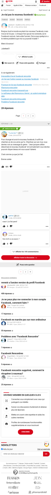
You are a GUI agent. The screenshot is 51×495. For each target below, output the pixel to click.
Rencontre (20, 19)
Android (12, 19)
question (47, 1)
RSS (10, 468)
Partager (42, 63)
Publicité (36, 463)
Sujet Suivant (43, 10)
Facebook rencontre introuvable (13, 99)
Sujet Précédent (8, 10)
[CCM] (9, 1)
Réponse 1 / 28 (6, 124)
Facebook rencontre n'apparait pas (14, 90)
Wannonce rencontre (9, 88)
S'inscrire (25, 432)
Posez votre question (26, 63)
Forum (8, 5)
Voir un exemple (43, 449)
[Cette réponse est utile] (2, 166)
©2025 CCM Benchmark (40, 468)
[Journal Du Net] (38, 478)
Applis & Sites (17, 5)
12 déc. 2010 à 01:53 (14, 135)
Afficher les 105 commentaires (27, 252)
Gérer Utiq (44, 465)
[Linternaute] (13, 483)
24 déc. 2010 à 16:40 (14, 235)
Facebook (42, 5)
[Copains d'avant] (13, 487)
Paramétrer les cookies (33, 465)
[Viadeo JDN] (38, 487)
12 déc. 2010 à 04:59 (14, 218)
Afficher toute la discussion (24, 258)
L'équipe (21, 463)
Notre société (29, 463)
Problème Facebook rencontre (13, 102)
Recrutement (7, 465)
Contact (42, 463)
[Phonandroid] (38, 492)
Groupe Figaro (28, 468)
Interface (27, 19)
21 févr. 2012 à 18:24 (20, 27)
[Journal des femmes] (13, 478)
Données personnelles (19, 465)
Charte (5, 468)
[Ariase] (13, 492)
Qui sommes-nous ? (12, 463)
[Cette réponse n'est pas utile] (10, 166)
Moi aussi (9, 63)
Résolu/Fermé (41, 15)
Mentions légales (17, 468)
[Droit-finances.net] (38, 482)
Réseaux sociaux (31, 5)
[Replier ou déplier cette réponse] (49, 124)
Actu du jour (8, 449)
